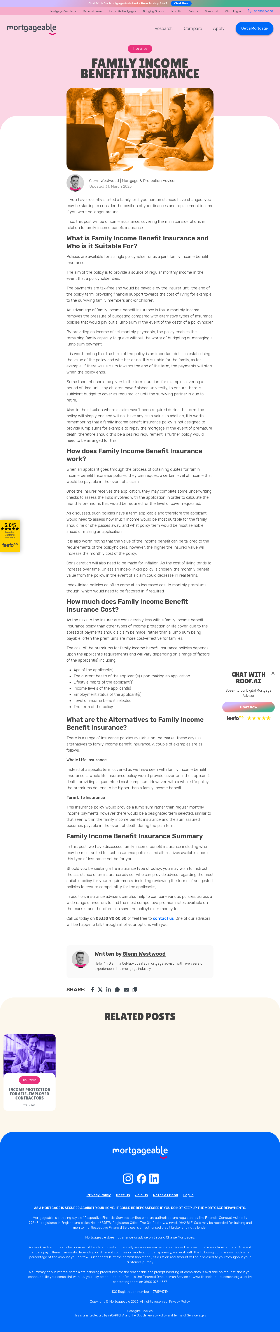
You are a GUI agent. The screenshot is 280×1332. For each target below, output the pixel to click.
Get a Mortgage (254, 28)
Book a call (211, 11)
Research (164, 28)
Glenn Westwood (144, 954)
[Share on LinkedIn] (109, 989)
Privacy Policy (99, 1195)
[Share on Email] (126, 989)
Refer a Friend (165, 1195)
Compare (193, 28)
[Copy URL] (135, 989)
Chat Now (181, 3)
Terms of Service (186, 1315)
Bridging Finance (153, 11)
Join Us (193, 11)
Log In (188, 1195)
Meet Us (177, 11)
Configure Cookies (140, 1311)
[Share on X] (100, 989)
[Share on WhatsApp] (117, 989)
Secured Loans (92, 11)
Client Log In (233, 11)
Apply (219, 28)
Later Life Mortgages (122, 11)
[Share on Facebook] (92, 989)
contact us (163, 918)
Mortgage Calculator (63, 11)
